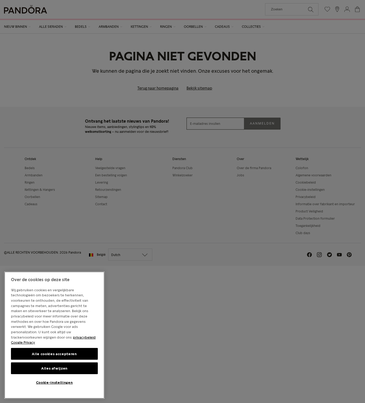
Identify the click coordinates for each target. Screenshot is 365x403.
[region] (54, 335)
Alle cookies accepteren (54, 354)
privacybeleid (84, 337)
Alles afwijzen (54, 368)
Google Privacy (23, 342)
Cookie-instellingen (54, 382)
